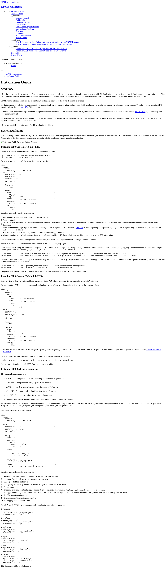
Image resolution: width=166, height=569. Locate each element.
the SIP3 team (140, 112)
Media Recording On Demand (27, 27)
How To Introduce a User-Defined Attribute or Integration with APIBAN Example (47, 42)
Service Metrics (21, 24)
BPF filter (79, 228)
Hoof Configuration (23, 35)
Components (20, 33)
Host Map (19, 31)
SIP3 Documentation (9, 2)
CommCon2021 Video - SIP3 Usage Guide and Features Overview (41, 51)
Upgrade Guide (17, 14)
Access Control (21, 38)
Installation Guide (17, 11)
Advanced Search (22, 18)
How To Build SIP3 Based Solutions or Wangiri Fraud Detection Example (44, 44)
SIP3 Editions (16, 53)
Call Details (20, 20)
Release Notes (16, 55)
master (13, 66)
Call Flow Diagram (23, 22)
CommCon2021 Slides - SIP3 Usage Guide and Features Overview (41, 49)
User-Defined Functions (25, 29)
